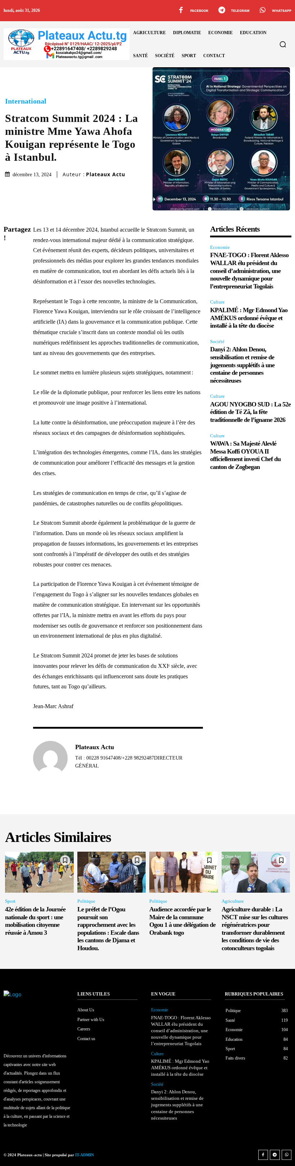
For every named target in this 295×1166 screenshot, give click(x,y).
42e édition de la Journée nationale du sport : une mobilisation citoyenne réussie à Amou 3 (35, 921)
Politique (86, 901)
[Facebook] (181, 11)
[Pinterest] (11, 290)
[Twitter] (11, 273)
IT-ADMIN (84, 1155)
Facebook (199, 11)
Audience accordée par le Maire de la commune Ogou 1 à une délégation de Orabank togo (182, 921)
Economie (220, 247)
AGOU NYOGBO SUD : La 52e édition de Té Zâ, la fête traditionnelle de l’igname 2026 (250, 412)
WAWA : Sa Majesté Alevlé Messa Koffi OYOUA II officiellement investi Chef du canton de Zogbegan (245, 455)
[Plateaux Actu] (50, 758)
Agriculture (233, 901)
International (25, 101)
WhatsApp (281, 11)
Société (217, 341)
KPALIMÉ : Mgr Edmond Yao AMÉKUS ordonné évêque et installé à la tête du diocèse (248, 317)
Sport (10, 901)
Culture (217, 302)
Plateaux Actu (105, 174)
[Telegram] (221, 11)
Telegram (240, 11)
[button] (282, 44)
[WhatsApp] (262, 11)
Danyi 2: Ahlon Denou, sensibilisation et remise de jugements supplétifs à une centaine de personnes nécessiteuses (242, 365)
